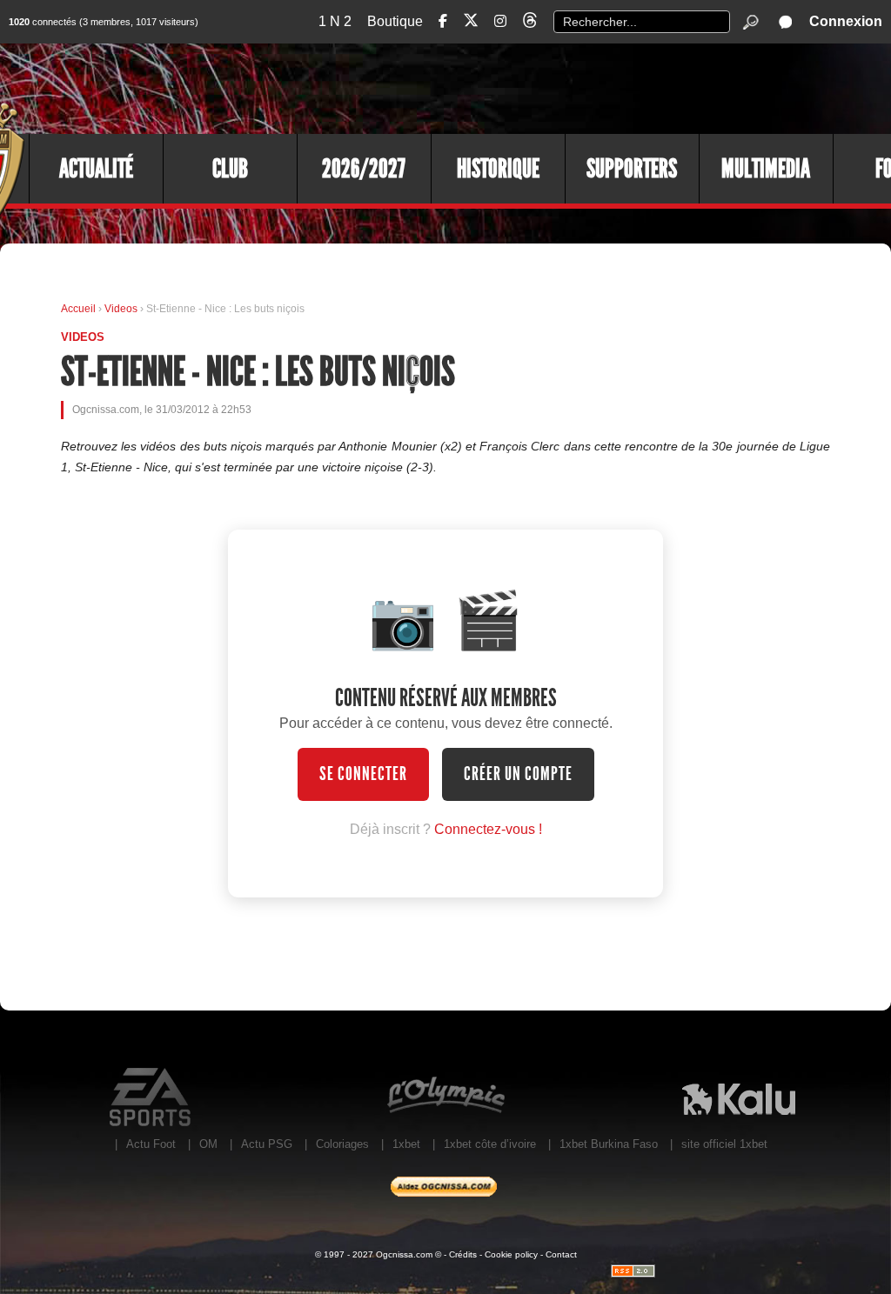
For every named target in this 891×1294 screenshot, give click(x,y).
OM (208, 1144)
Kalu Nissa (738, 1097)
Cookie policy (511, 1254)
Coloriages (342, 1144)
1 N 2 (335, 21)
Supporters (631, 168)
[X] (471, 23)
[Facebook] (443, 21)
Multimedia (765, 168)
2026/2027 (363, 168)
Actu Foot (151, 1144)
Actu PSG (266, 1144)
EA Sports (152, 1097)
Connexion (845, 21)
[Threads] (530, 23)
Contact (561, 1254)
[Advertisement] (573, 86)
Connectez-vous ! (488, 829)
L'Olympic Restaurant (445, 1097)
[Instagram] (500, 21)
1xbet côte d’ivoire (490, 1144)
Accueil (78, 309)
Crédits (463, 1254)
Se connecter (363, 774)
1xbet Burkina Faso (608, 1144)
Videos (122, 309)
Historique (498, 168)
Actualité (96, 168)
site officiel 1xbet (724, 1144)
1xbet (406, 1144)
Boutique (395, 21)
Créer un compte (518, 774)
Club (230, 168)
